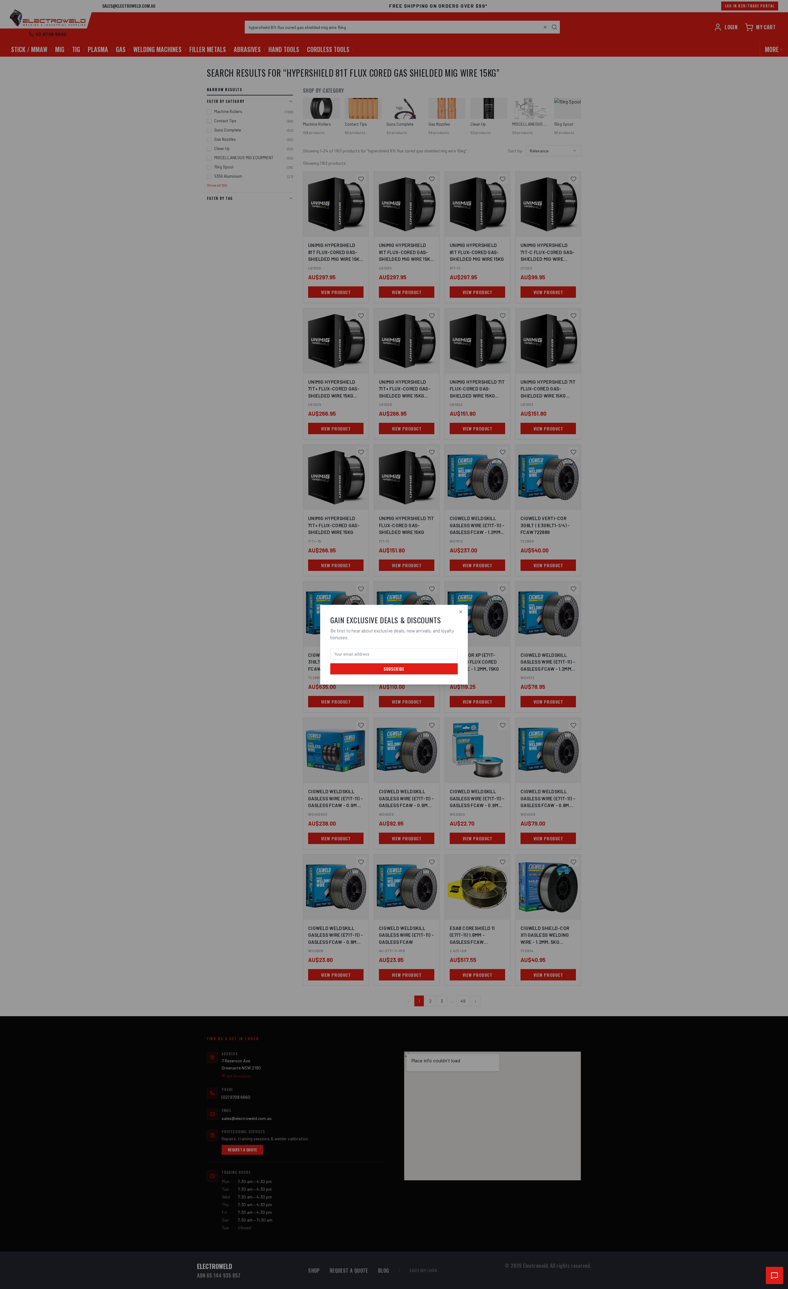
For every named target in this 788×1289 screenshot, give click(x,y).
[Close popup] (461, 612)
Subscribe (394, 668)
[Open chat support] (774, 1275)
